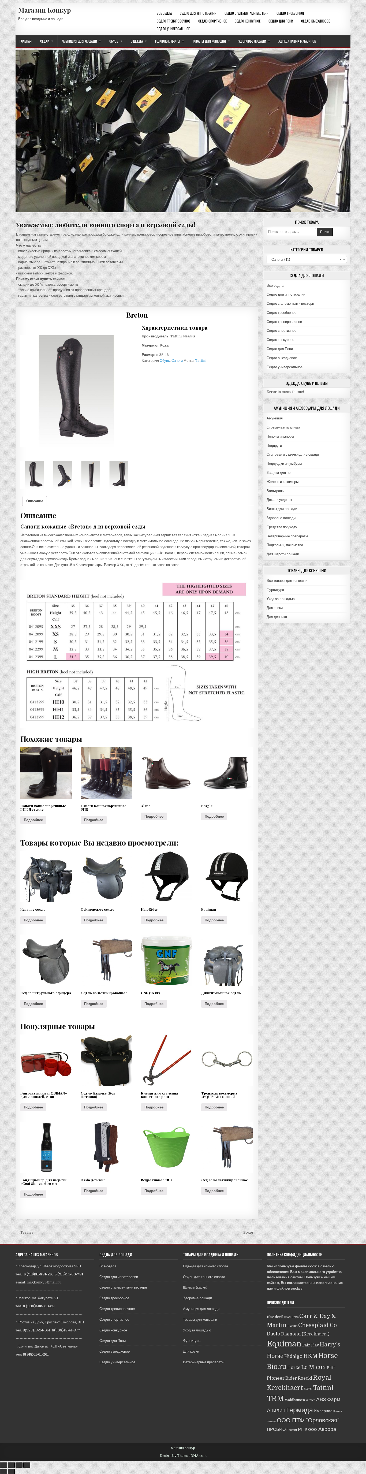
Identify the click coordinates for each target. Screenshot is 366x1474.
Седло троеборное (290, 13)
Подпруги (274, 446)
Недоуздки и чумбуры (284, 463)
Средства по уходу (282, 527)
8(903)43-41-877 (66, 1330)
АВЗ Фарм (328, 1399)
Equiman (284, 1343)
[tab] (35, 501)
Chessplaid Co (317, 1325)
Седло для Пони (280, 21)
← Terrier (24, 1232)
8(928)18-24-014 (36, 1330)
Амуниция (275, 418)
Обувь (113, 41)
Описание (34, 501)
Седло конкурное (247, 21)
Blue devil (275, 1317)
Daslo (273, 1334)
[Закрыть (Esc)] (3, 1465)
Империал (323, 1411)
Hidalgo (293, 1356)
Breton (137, 314)
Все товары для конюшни (287, 581)
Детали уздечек (279, 500)
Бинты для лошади (282, 509)
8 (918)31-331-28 (38, 1274)
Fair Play (310, 1345)
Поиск (324, 232)
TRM (275, 1398)
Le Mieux (313, 1367)
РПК (302, 1429)
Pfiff (331, 1367)
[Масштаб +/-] (26, 1465)
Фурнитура (275, 590)
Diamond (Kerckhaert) (305, 1334)
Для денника (277, 617)
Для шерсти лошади (283, 554)
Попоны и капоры (280, 436)
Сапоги (177, 361)
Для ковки (275, 608)
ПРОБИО (276, 1429)
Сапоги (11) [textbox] (305, 260)
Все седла (164, 13)
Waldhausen (295, 1400)
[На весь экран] (19, 1465)
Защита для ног (279, 473)
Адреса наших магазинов (297, 41)
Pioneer (276, 1378)
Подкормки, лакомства (285, 545)
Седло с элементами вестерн (246, 13)
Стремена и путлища (283, 427)
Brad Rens (291, 1317)
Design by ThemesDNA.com (183, 1456)
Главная (26, 41)
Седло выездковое (315, 21)
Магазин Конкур (44, 10)
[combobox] (307, 259)
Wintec (310, 1400)
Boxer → (250, 1232)
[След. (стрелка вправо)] (11, 1471)
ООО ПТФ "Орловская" (308, 1420)
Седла (44, 41)
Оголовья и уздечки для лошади (293, 454)
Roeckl (305, 1378)
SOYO (308, 1389)
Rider (291, 1378)
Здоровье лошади (252, 41)
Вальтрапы (275, 491)
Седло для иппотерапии (198, 13)
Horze (293, 1367)
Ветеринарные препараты (287, 536)
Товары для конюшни (209, 41)
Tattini (200, 361)
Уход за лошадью (281, 599)
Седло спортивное (212, 21)
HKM (310, 1356)
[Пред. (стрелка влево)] (3, 1471)
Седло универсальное (173, 28)
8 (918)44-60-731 (68, 1274)
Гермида (299, 1410)
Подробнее (33, 820)
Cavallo (292, 1326)
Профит (291, 1430)
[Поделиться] (11, 1465)
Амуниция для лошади (79, 41)
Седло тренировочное (173, 21)
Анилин (276, 1411)
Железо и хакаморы (282, 482)
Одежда (137, 41)
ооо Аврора (322, 1429)
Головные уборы (167, 41)
